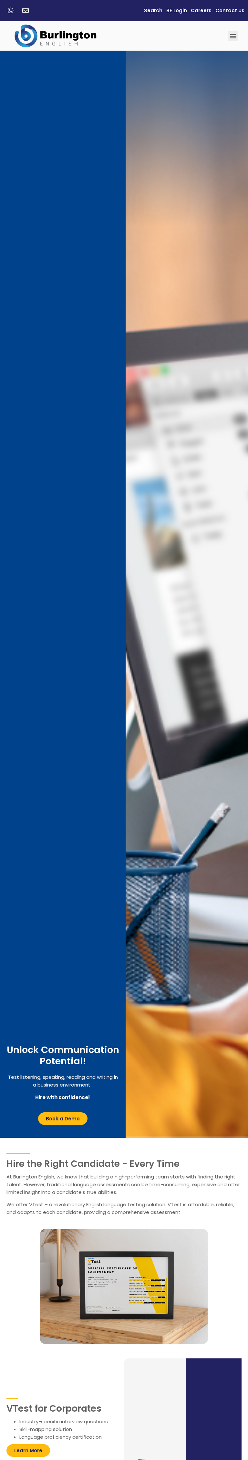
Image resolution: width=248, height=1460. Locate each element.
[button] (233, 36)
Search (153, 10)
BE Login (176, 10)
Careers (201, 10)
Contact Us (229, 10)
